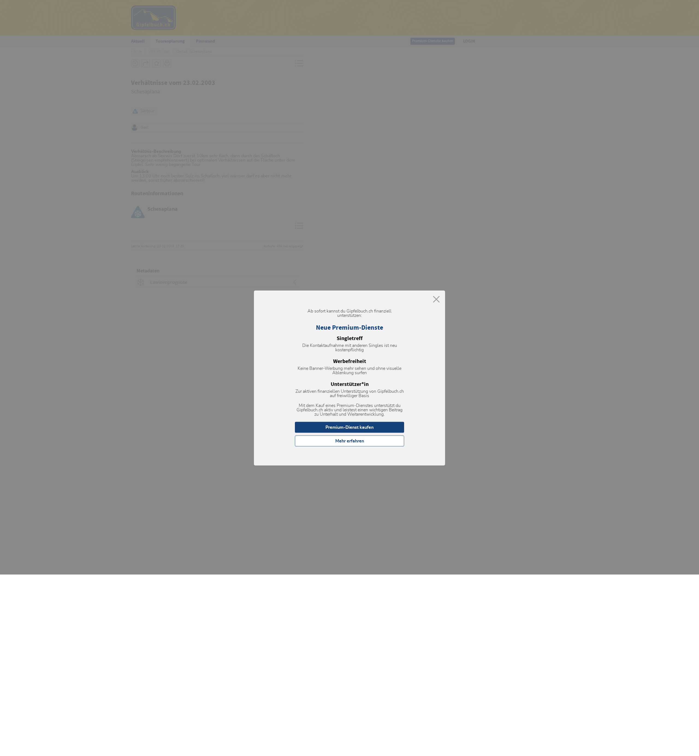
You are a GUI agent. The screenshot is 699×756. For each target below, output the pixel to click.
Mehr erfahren (349, 441)
